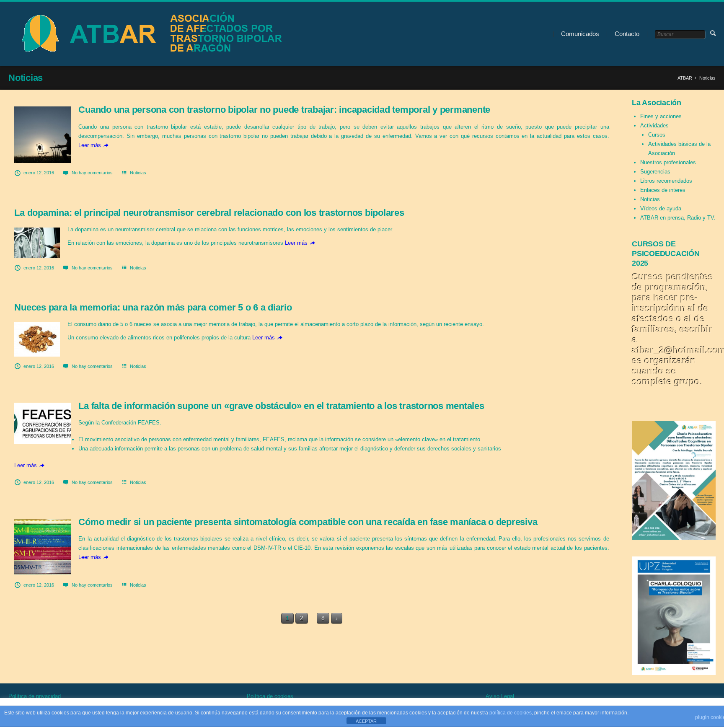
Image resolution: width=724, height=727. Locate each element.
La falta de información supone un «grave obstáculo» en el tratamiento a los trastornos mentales (281, 406)
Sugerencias (655, 171)
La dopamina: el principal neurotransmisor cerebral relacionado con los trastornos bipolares (209, 212)
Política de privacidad (34, 696)
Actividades (654, 125)
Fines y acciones (661, 116)
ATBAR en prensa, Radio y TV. (678, 218)
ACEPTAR (366, 721)
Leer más (89, 145)
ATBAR (684, 77)
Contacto (627, 33)
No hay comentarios (92, 172)
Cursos (656, 135)
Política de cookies (270, 696)
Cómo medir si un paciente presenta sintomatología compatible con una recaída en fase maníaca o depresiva (307, 522)
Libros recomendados (666, 181)
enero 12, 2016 (38, 172)
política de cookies (510, 713)
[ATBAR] (149, 34)
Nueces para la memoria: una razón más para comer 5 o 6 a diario (153, 307)
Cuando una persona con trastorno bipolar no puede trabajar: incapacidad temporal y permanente (284, 109)
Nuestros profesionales (668, 162)
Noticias (138, 172)
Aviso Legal (500, 696)
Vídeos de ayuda (660, 208)
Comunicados (580, 33)
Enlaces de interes (662, 190)
